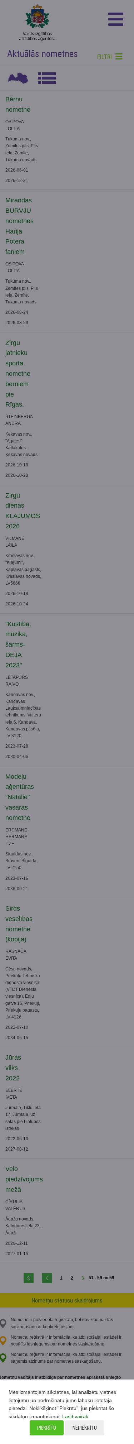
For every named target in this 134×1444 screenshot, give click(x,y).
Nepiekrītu (85, 1428)
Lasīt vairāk (75, 1416)
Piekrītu (46, 1428)
